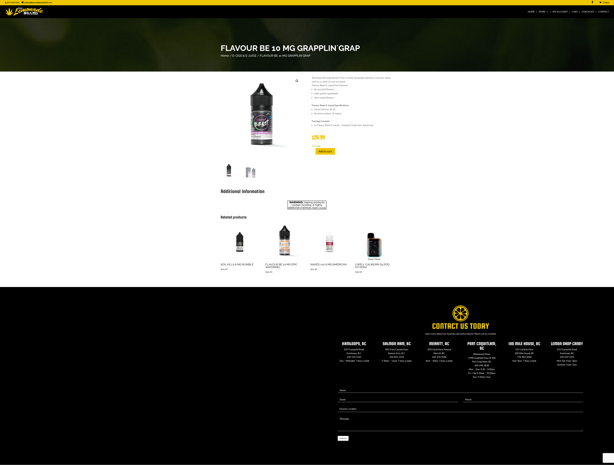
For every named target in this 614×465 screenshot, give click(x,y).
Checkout (588, 12)
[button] (297, 81)
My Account (560, 12)
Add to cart (325, 151)
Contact (603, 12)
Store (542, 12)
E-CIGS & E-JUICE (244, 55)
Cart (575, 12)
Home (531, 12)
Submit (343, 438)
